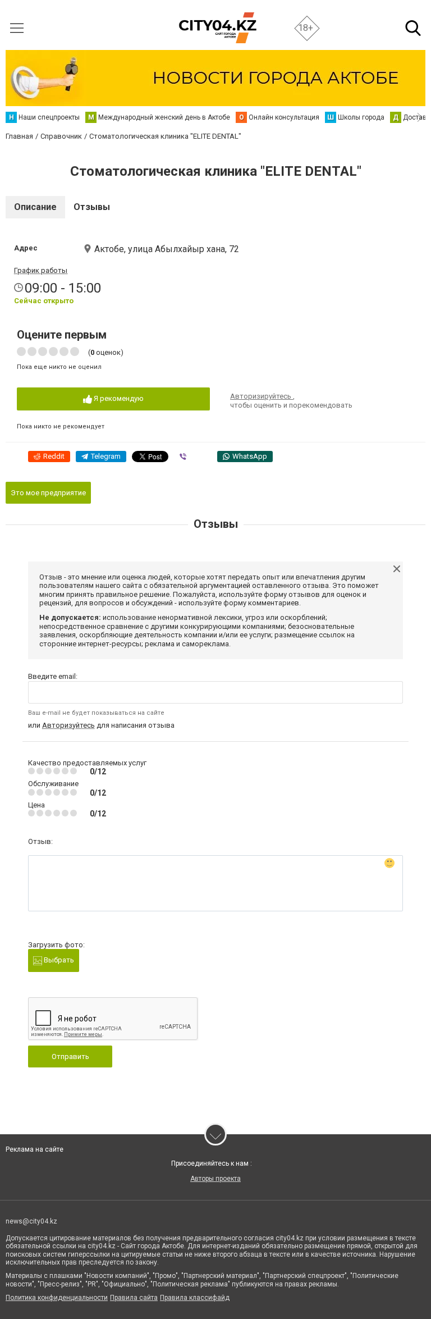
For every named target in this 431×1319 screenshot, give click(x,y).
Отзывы (92, 207)
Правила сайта (134, 1298)
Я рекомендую (118, 398)
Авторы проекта (215, 1179)
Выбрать (58, 960)
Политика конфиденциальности (57, 1298)
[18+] (217, 27)
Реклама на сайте (34, 1149)
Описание (35, 207)
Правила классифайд (195, 1298)
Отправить (70, 1056)
